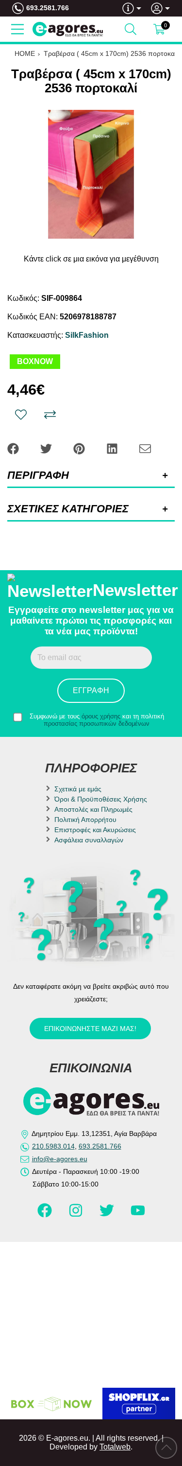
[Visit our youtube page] (138, 1214)
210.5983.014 (53, 1146)
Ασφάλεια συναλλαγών (88, 840)
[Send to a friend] (145, 448)
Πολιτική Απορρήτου (85, 819)
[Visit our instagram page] (76, 1214)
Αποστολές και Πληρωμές (93, 809)
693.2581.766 (47, 8)
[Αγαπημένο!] (21, 414)
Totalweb (115, 1447)
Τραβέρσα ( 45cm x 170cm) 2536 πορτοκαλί (112, 53)
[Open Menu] (17, 29)
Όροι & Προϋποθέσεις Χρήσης (100, 799)
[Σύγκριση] (50, 414)
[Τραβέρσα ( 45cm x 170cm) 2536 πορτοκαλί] (91, 174)
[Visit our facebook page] (45, 1214)
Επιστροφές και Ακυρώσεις (95, 830)
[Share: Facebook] (14, 448)
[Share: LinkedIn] (113, 448)
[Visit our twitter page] (107, 1214)
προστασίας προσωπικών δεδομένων (96, 723)
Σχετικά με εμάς (77, 789)
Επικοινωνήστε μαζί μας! (90, 1028)
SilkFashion (87, 335)
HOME (25, 53)
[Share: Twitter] (47, 448)
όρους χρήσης (101, 716)
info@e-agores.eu (59, 1159)
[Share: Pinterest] (80, 448)
